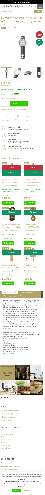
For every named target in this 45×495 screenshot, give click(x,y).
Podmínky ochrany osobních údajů (12, 437)
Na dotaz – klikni (7, 234)
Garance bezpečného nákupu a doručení (14, 463)
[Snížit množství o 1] (9, 105)
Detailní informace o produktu (12, 110)
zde (24, 486)
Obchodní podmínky (7, 434)
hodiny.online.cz (9, 417)
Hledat (38, 11)
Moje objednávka (6, 448)
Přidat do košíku (20, 104)
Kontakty (4, 443)
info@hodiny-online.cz (11, 411)
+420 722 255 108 (9, 414)
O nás (3, 432)
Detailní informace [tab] (10, 292)
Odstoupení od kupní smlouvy (11, 466)
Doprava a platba (6, 440)
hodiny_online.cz (9, 420)
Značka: (12, 28)
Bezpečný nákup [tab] (9, 296)
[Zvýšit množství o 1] (9, 102)
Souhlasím (16, 491)
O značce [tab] (23, 296)
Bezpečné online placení (9, 469)
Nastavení (27, 491)
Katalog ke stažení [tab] (27, 292)
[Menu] (40, 6)
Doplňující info (5, 445)
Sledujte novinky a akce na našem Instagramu (7, 373)
